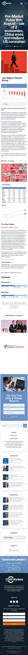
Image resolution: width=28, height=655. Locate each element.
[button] (21, 3)
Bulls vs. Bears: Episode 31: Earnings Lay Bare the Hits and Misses (16, 460)
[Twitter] (14, 550)
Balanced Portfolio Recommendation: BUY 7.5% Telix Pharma (17, 476)
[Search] (25, 426)
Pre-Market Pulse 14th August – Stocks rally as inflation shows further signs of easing (16, 514)
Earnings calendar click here (8, 259)
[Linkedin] (10, 550)
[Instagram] (17, 550)
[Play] (14, 326)
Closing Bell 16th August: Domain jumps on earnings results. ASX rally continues (17, 468)
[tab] (14, 86)
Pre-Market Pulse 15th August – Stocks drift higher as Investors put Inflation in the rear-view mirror (17, 507)
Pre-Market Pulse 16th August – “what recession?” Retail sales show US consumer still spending (17, 484)
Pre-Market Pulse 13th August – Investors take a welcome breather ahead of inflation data (17, 522)
